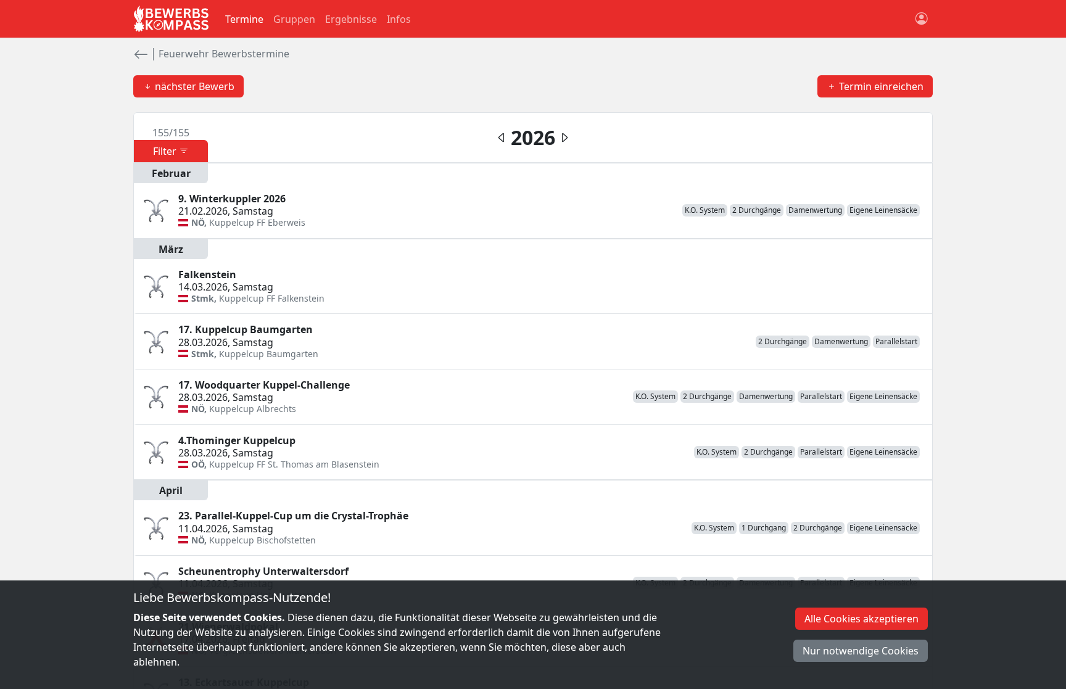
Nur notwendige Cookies (861, 651)
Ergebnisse (351, 19)
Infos (399, 19)
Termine (244, 19)
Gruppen (294, 19)
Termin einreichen (880, 86)
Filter (166, 151)
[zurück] (140, 54)
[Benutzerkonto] (922, 18)
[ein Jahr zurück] (564, 137)
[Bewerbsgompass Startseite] (171, 19)
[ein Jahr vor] (501, 137)
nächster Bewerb (193, 86)
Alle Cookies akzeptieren (861, 618)
